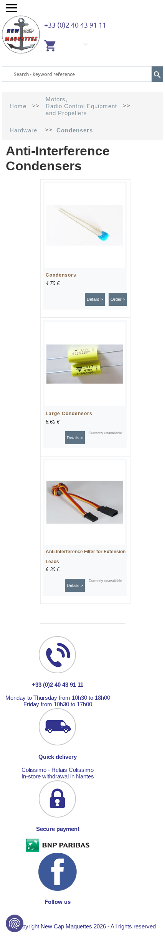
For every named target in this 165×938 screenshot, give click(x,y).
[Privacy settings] (14, 923)
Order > (118, 299)
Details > (95, 299)
